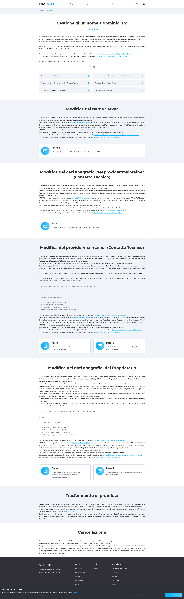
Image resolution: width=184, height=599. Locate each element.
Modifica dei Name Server (118, 210)
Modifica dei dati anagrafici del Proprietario (127, 330)
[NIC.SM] (46, 4)
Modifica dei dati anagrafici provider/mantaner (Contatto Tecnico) (116, 135)
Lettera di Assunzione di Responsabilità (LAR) (115, 54)
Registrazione (70, 511)
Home (41, 11)
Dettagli (75, 593)
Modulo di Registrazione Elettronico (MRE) (113, 56)
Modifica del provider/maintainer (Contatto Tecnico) (124, 455)
